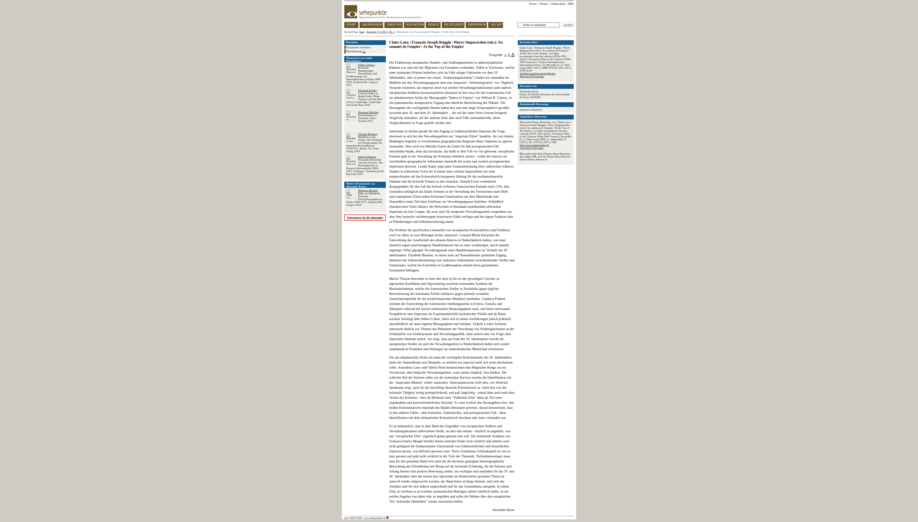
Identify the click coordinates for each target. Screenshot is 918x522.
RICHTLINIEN (454, 24)
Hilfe (571, 4)
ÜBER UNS (394, 24)
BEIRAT (433, 24)
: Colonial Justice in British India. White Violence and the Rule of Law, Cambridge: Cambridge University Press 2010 (364, 97)
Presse (533, 4)
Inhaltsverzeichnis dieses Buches (537, 73)
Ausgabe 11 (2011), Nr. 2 (380, 31)
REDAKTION (415, 24)
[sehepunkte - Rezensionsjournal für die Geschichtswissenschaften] (459, 11)
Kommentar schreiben (358, 47)
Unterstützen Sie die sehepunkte (365, 217)
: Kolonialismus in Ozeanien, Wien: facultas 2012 (368, 116)
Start (361, 31)
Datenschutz (558, 4)
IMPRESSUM (477, 24)
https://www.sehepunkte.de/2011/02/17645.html (534, 146)
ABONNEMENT (372, 24)
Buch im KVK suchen (532, 76)
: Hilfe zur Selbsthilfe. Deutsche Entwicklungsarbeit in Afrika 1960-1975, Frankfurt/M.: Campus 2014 (364, 197)
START (351, 24)
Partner (544, 4)
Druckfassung (354, 51)
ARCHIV (496, 24)
